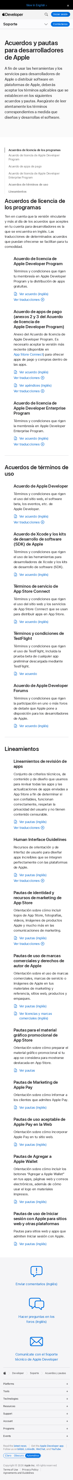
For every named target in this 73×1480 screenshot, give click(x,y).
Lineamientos (18, 191)
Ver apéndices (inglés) (35, 385)
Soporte (10, 24)
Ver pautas (27, 1070)
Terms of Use (10, 1469)
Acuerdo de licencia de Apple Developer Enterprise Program (34, 175)
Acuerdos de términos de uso (28, 184)
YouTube (56, 1449)
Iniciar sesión (60, 14)
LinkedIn (30, 1449)
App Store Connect (28, 354)
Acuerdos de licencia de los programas (35, 150)
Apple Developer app (51, 1446)
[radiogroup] (22, 1455)
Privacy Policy (30, 1469)
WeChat (40, 1449)
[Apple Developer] (12, 14)
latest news (20, 1446)
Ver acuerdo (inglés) (34, 294)
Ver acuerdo (28, 674)
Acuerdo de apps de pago (25, 166)
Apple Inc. (29, 1465)
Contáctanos (61, 24)
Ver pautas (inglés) (33, 822)
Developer (18, 1373)
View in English (35, 5)
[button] (46, 14)
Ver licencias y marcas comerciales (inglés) (35, 1016)
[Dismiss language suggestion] (67, 5)
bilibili (20, 1449)
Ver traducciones (27, 300)
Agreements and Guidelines (18, 1473)
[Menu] (68, 14)
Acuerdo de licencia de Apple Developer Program (34, 157)
